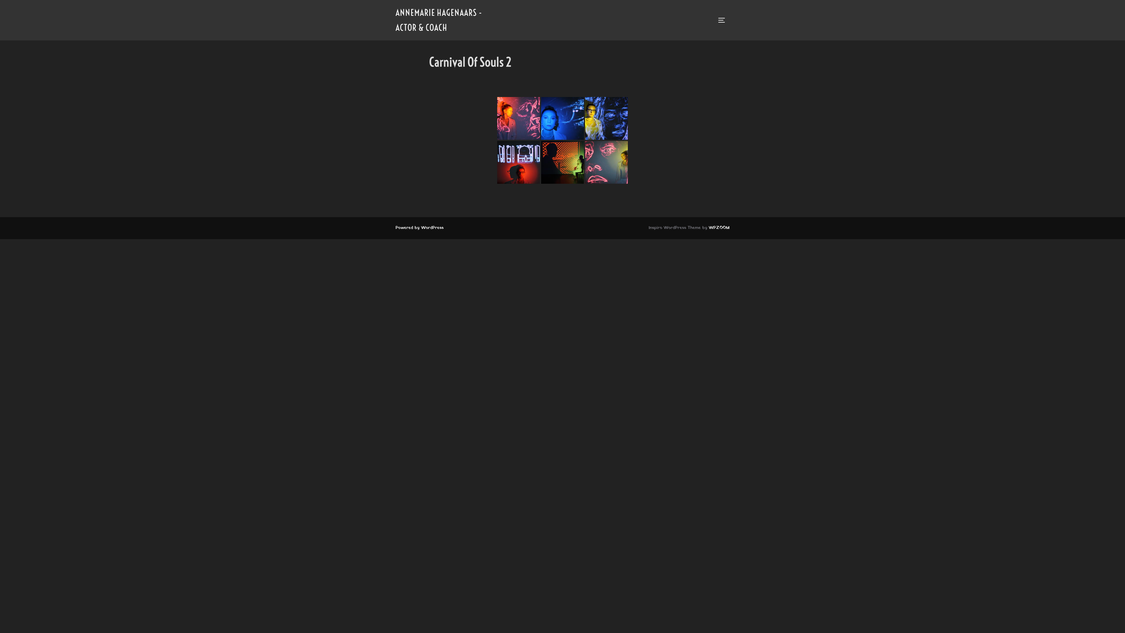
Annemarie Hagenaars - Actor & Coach (439, 20)
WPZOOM (719, 228)
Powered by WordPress (420, 228)
